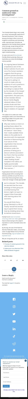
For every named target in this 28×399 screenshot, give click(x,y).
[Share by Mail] (23, 260)
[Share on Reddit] (17, 260)
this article (17, 55)
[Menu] (24, 3)
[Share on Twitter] (11, 260)
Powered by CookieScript (14, 397)
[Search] (20, 3)
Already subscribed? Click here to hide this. (13, 390)
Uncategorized (14, 17)
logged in (12, 283)
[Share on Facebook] (5, 260)
